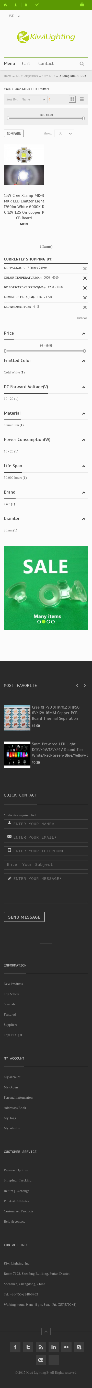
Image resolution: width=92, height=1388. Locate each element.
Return (8, 1191)
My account (12, 1077)
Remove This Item (85, 268)
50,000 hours (13, 478)
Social (54, 1360)
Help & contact (14, 1221)
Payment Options (16, 1170)
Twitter (28, 1347)
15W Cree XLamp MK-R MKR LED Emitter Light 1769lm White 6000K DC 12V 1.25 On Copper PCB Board (24, 207)
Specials (9, 1004)
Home (7, 5)
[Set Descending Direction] (49, 99)
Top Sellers (11, 994)
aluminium (11, 425)
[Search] (82, 63)
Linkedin (54, 1347)
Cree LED (48, 76)
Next (85, 685)
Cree (7, 504)
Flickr (66, 1347)
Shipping (10, 1180)
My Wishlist (12, 1128)
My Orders (11, 1087)
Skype (79, 1347)
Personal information (18, 1097)
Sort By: (12, 99)
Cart (26, 63)
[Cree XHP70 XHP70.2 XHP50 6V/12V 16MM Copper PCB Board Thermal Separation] (17, 718)
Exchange (22, 1191)
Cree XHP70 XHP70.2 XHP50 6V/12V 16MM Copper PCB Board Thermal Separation (55, 713)
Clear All (82, 318)
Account (16, 5)
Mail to (41, 1360)
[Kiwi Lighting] (46, 37)
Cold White (12, 372)
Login (37, 5)
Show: (47, 133)
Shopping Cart (27, 5)
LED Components (27, 76)
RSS (41, 1347)
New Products (13, 984)
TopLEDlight (13, 1035)
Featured (10, 1014)
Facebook (15, 1347)
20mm (8, 530)
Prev (77, 685)
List (82, 99)
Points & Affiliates (16, 1201)
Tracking (25, 1180)
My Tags (10, 1118)
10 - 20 (9, 399)
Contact (46, 63)
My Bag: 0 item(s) (82, 5)
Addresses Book (15, 1108)
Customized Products (18, 1211)
